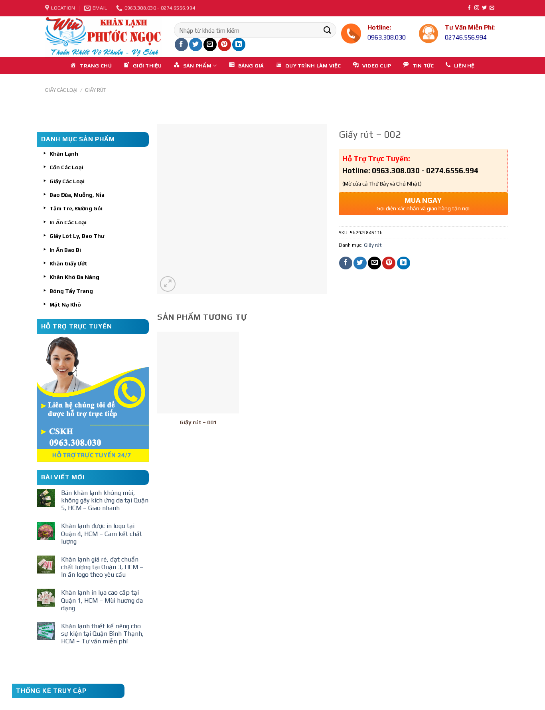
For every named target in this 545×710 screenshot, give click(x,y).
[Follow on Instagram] (476, 8)
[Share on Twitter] (195, 44)
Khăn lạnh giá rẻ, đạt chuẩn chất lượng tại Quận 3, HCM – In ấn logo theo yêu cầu (102, 567)
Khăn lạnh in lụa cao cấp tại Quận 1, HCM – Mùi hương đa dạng (102, 600)
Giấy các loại (61, 90)
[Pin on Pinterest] (224, 44)
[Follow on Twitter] (484, 8)
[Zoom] (168, 284)
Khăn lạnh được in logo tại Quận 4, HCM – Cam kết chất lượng (101, 533)
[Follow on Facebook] (469, 8)
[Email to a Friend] (210, 44)
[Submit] (327, 30)
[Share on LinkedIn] (238, 44)
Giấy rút (95, 90)
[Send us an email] (492, 8)
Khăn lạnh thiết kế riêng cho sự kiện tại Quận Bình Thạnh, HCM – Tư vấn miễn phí (102, 633)
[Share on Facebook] (181, 44)
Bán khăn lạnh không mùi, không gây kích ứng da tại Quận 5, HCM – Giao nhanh (104, 500)
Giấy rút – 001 (198, 422)
